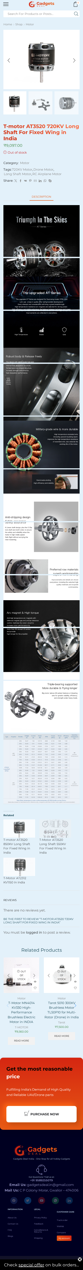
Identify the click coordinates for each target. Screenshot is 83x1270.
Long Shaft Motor (17, 174)
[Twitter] (15, 181)
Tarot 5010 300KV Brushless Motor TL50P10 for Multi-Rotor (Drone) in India (61, 1010)
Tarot (61, 1022)
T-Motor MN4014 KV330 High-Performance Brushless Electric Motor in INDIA (21, 1012)
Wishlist (60, 1226)
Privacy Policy (40, 1217)
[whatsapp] (45, 181)
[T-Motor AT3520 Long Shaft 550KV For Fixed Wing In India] (55, 828)
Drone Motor (43, 169)
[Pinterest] (30, 181)
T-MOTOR (21, 1027)
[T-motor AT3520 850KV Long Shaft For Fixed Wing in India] (19, 828)
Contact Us (13, 1224)
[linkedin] (40, 181)
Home (7, 24)
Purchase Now (44, 1114)
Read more (21, 1040)
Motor (30, 24)
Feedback (38, 1224)
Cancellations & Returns (41, 1231)
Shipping (38, 1238)
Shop (19, 24)
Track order (62, 1220)
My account (64, 1238)
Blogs (10, 1236)
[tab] (41, 197)
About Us (12, 1217)
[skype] (49, 181)
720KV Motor (22, 169)
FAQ (10, 1230)
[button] (8, 60)
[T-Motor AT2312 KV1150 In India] (19, 867)
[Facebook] (20, 181)
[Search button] (76, 13)
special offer (31, 1264)
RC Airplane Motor (47, 174)
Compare (61, 1232)
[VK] (25, 181)
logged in (34, 932)
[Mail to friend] (35, 181)
